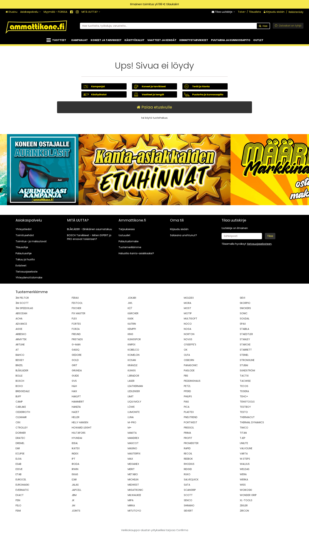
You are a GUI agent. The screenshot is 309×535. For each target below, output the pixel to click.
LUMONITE (134, 412)
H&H (74, 386)
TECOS (244, 386)
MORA (187, 303)
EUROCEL (21, 479)
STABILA (244, 329)
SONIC (243, 313)
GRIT (74, 365)
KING (130, 334)
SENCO (188, 500)
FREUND (76, 334)
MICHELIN (133, 479)
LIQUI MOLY (134, 401)
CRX (18, 422)
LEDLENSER (134, 391)
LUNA (131, 417)
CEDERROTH (23, 412)
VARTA (244, 453)
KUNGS (132, 370)
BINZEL (19, 365)
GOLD (75, 360)
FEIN (18, 500)
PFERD (187, 391)
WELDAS (244, 469)
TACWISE (245, 381)
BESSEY (20, 360)
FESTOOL (77, 303)
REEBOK (188, 459)
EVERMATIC (22, 490)
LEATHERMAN (135, 386)
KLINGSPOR (134, 339)
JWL (130, 303)
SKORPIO (245, 303)
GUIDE (75, 375)
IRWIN (75, 469)
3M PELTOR (22, 298)
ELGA (18, 459)
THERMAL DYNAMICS (252, 422)
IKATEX (76, 448)
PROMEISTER (191, 443)
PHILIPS (188, 396)
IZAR (74, 479)
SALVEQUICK (191, 479)
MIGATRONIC (135, 490)
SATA (187, 484)
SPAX (243, 324)
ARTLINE (20, 344)
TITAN (243, 433)
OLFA (187, 355)
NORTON (189, 334)
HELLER (75, 417)
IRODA (75, 464)
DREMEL (20, 443)
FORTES (76, 324)
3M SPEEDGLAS (24, 308)
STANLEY (245, 339)
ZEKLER (244, 505)
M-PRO (132, 422)
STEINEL (244, 355)
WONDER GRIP (248, 495)
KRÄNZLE (133, 365)
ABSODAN (21, 313)
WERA (243, 474)
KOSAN (132, 360)
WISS (243, 484)
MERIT (131, 469)
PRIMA (187, 433)
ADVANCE (21, 324)
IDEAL (75, 443)
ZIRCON (244, 510)
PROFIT (188, 438)
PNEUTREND (190, 417)
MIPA (130, 500)
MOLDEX (189, 298)
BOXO (19, 386)
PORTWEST (190, 422)
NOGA (187, 329)
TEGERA (244, 391)
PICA (186, 407)
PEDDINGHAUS (192, 381)
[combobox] (175, 26)
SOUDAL (244, 318)
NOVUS (188, 339)
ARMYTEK (21, 339)
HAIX (74, 391)
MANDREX (133, 438)
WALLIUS (245, 464)
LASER (131, 381)
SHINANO (189, 505)
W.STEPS (245, 459)
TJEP (242, 438)
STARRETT (246, 349)
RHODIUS (189, 464)
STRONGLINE (247, 360)
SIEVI (242, 298)
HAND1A (76, 407)
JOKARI (132, 298)
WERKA (244, 479)
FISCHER (76, 308)
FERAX (75, 298)
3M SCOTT (22, 303)
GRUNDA (77, 370)
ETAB (18, 474)
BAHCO (20, 355)
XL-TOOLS (246, 500)
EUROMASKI (22, 484)
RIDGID (188, 469)
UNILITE (244, 443)
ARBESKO (21, 334)
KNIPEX (132, 344)
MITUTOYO (134, 510)
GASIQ (75, 349)
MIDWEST (133, 484)
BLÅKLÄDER (22, 370)
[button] (259, 244)
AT (17, 349)
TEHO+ (244, 396)
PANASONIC (191, 365)
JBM (74, 495)
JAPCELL (76, 490)
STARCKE (245, 344)
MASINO (132, 448)
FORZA (76, 329)
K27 (130, 308)
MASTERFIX (134, 453)
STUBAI (244, 365)
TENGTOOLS (247, 401)
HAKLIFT (76, 396)
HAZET (75, 412)
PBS (186, 375)
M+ (129, 427)
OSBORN (189, 360)
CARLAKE (21, 407)
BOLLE (19, 375)
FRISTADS (77, 339)
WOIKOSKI (246, 490)
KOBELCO (133, 349)
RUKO (187, 474)
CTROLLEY (22, 427)
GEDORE (77, 355)
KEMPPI (132, 329)
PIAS (186, 401)
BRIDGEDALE (23, 391)
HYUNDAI (77, 438)
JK (73, 500)
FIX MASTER (78, 313)
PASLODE (189, 370)
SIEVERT (188, 510)
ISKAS (75, 474)
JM (73, 505)
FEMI (18, 510)
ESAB (18, 464)
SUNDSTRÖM (247, 370)
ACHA (19, 318)
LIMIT (131, 396)
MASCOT (133, 443)
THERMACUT (247, 417)
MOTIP (188, 313)
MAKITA (132, 433)
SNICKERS (245, 308)
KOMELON (133, 355)
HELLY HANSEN (80, 422)
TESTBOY (245, 407)
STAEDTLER (246, 334)
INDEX (75, 453)
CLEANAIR (21, 417)
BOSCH (20, 381)
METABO (133, 474)
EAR (18, 448)
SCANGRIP (190, 490)
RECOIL (188, 453)
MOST (187, 308)
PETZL (187, 386)
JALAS (75, 484)
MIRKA (131, 505)
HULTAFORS (78, 433)
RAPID (187, 448)
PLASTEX (189, 412)
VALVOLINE (246, 448)
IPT (73, 459)
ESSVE (19, 469)
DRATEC (20, 438)
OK (185, 349)
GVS (74, 381)
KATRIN (132, 324)
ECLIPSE (20, 453)
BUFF (18, 396)
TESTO (244, 412)
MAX (130, 459)
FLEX (74, 318)
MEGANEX (133, 464)
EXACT (20, 495)
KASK (131, 318)
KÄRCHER (133, 313)
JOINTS (76, 510)
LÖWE (131, 407)
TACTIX (244, 375)
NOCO (188, 324)
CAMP (19, 401)
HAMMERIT (78, 401)
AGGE (19, 329)
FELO (18, 505)
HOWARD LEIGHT (82, 427)
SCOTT (188, 495)
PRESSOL (189, 427)
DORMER (21, 433)
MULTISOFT (190, 318)
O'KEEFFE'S (190, 344)
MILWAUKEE (134, 495)
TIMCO (244, 427)
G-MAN (76, 344)
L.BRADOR (133, 375)
